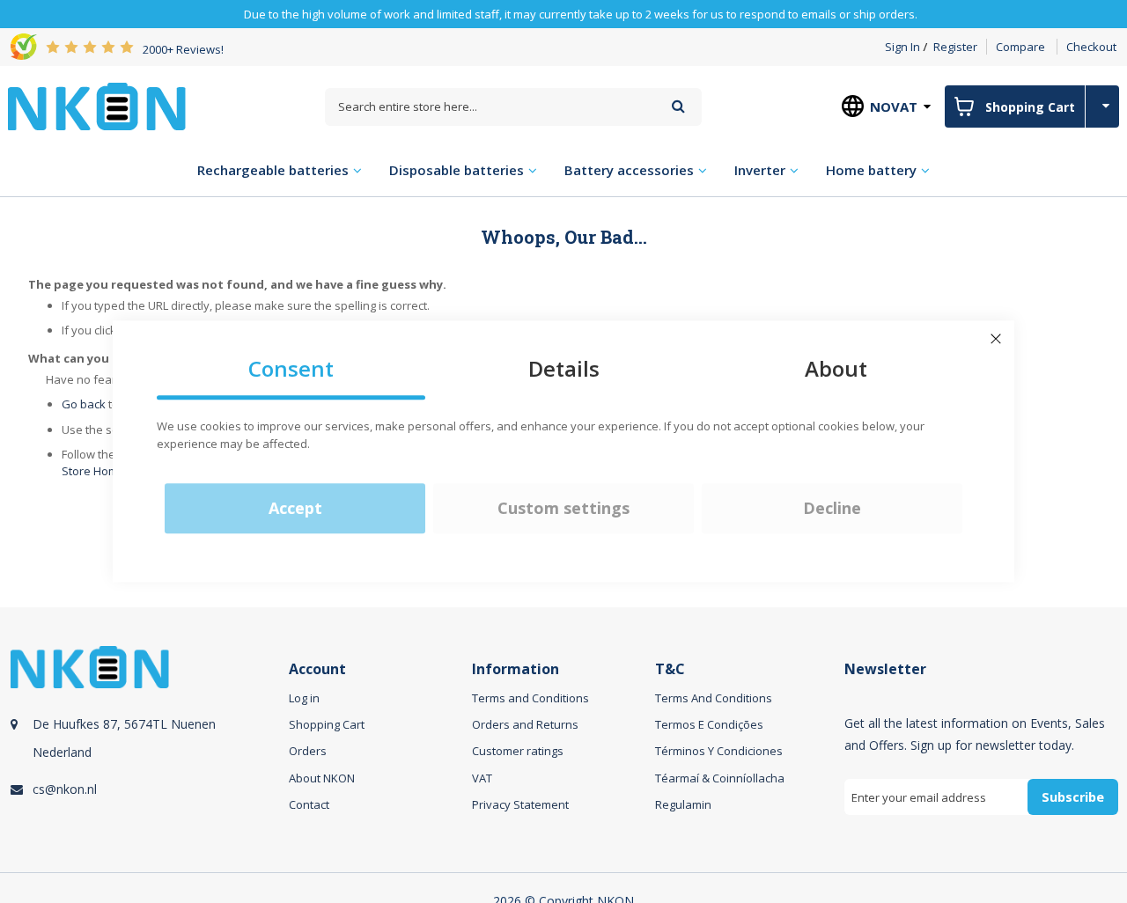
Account (317, 669)
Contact (309, 804)
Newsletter (885, 669)
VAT (482, 778)
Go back (84, 404)
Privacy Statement (520, 804)
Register (955, 47)
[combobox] (513, 107)
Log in (304, 698)
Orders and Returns (525, 724)
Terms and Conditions (530, 698)
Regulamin (683, 804)
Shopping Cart (327, 724)
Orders (308, 751)
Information (515, 669)
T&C (670, 669)
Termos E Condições (709, 724)
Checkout (1091, 47)
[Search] (678, 106)
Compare (1020, 47)
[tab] (147, 750)
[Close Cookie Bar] (996, 339)
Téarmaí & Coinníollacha (719, 778)
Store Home (93, 471)
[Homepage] (97, 106)
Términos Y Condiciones (719, 751)
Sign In (902, 47)
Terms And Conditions (713, 698)
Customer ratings (518, 751)
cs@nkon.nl (65, 789)
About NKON (322, 778)
